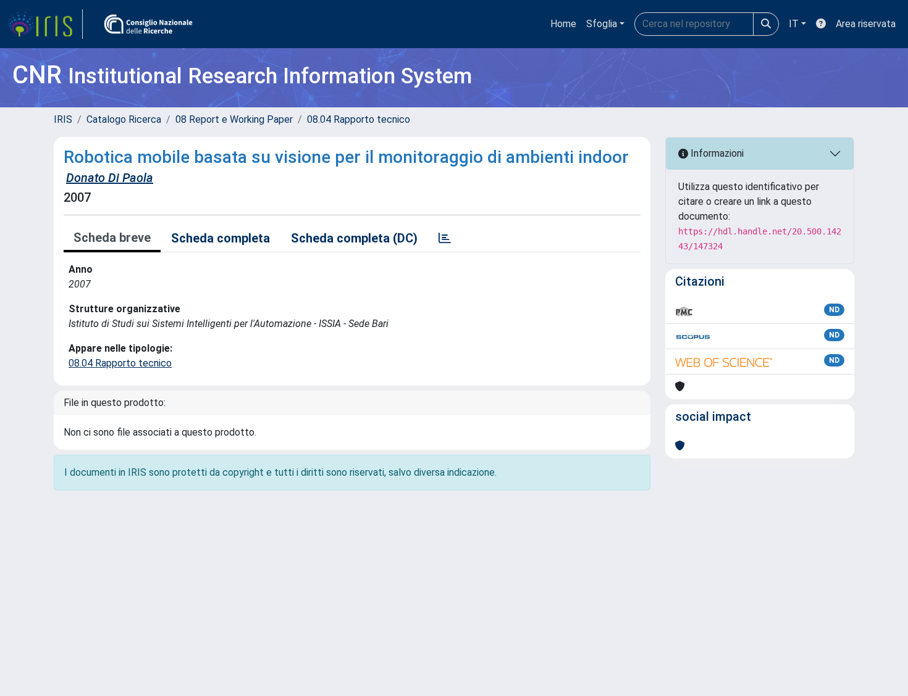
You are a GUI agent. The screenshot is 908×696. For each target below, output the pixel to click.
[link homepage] (45, 24)
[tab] (444, 238)
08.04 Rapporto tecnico (358, 119)
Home (563, 24)
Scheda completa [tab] (220, 238)
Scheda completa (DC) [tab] (354, 238)
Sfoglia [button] (601, 24)
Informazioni (716, 153)
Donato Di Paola (109, 177)
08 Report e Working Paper (234, 119)
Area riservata (866, 24)
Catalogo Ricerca (123, 119)
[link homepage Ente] (148, 24)
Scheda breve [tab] (112, 237)
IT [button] (794, 24)
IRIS (63, 119)
